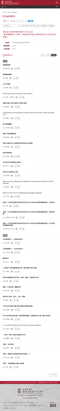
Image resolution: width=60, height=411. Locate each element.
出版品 (8, 12)
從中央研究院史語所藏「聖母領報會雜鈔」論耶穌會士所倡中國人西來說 (26, 316)
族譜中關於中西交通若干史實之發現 (15, 103)
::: (1, 12)
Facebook (51, 405)
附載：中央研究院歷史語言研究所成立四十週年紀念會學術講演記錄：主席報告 (29, 202)
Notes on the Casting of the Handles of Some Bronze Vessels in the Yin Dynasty (28, 182)
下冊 (47, 55)
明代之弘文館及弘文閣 (10, 172)
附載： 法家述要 (8, 344)
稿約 (38, 26)
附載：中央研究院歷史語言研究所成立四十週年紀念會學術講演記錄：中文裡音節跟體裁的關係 (29, 224)
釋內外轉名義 (7, 153)
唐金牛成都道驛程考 (9, 134)
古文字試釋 (6, 84)
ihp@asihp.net (41, 405)
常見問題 (40, 395)
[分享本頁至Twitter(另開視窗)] (32, 21)
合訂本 (54, 55)
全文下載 (17, 68)
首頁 (4, 12)
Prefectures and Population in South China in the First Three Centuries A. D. (28, 113)
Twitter (54, 405)
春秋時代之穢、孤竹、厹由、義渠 (14, 296)
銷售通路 (51, 26)
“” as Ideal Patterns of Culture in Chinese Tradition (22, 325)
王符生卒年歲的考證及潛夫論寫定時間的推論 (18, 306)
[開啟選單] (56, 2)
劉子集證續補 (7, 124)
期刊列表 (25, 26)
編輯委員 (44, 26)
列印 (7, 21)
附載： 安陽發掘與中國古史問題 (13, 363)
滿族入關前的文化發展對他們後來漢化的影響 (18, 143)
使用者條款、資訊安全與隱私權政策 (27, 395)
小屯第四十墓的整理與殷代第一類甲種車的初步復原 (20, 268)
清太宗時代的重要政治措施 (12, 162)
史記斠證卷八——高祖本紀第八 (13, 239)
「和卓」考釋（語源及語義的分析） (15, 335)
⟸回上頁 (53, 374)
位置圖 (31, 402)
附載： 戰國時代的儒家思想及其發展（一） (17, 354)
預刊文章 (32, 26)
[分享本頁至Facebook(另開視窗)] (29, 21)
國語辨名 (6, 258)
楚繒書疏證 (6, 65)
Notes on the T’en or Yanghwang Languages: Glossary (22, 193)
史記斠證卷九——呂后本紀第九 (13, 249)
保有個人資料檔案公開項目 (30, 398)
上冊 (42, 55)
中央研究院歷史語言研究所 (10, 2)
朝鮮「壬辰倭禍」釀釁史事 (12, 287)
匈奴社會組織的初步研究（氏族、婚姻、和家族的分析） (21, 277)
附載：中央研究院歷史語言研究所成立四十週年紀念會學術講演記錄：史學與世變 (29, 213)
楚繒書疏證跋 (7, 74)
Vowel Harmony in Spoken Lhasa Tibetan (18, 93)
